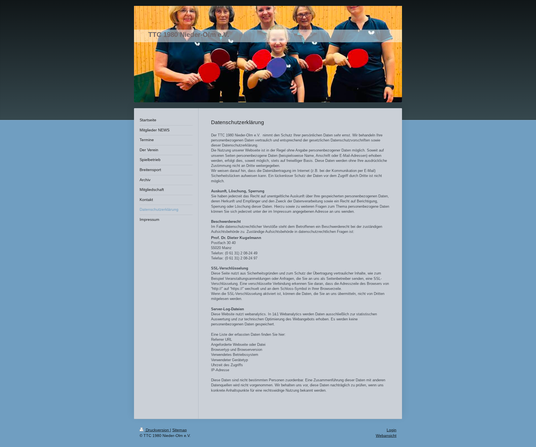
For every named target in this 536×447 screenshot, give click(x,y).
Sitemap (179, 430)
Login (391, 430)
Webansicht (386, 435)
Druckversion (157, 430)
